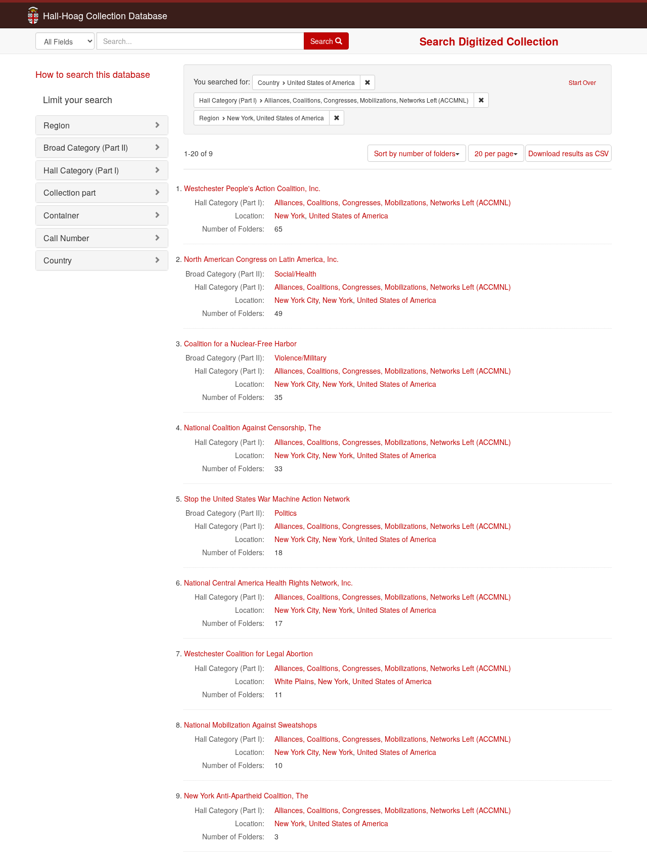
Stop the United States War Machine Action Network (267, 499)
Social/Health (295, 273)
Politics (285, 513)
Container (61, 215)
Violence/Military (300, 357)
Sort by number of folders (414, 153)
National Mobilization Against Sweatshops (250, 725)
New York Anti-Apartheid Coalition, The (246, 795)
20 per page (494, 153)
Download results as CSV (568, 153)
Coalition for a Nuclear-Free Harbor (240, 343)
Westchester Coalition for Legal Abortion (248, 653)
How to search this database (92, 73)
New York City (296, 300)
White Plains (294, 681)
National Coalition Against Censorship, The (252, 427)
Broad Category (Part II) (85, 147)
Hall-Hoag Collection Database (73, 15)
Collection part (69, 192)
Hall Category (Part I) (81, 170)
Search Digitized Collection (489, 41)
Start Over (582, 82)
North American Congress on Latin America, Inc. (261, 259)
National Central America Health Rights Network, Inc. (268, 582)
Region (56, 125)
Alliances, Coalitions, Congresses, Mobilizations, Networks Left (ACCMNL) (392, 202)
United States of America (348, 215)
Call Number (66, 238)
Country (57, 260)
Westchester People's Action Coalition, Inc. (252, 188)
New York (289, 215)
